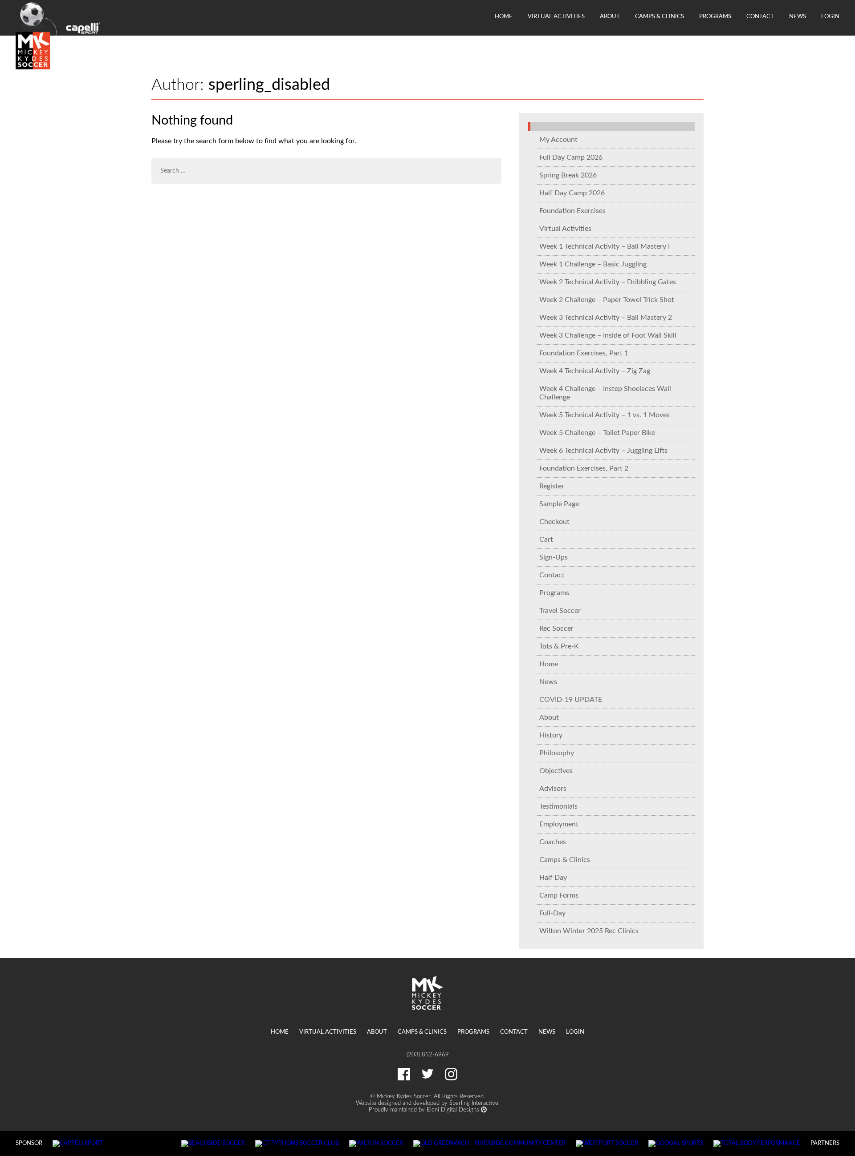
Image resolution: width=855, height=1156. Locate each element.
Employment (558, 824)
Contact (760, 16)
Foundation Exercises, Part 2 (583, 468)
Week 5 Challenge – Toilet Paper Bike (597, 432)
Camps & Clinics (659, 16)
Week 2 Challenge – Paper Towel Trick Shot (606, 299)
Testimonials (558, 806)
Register (551, 486)
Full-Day (552, 913)
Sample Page (559, 504)
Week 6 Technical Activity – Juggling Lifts (603, 450)
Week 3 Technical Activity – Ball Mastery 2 (605, 317)
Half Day (553, 877)
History (550, 735)
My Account (558, 139)
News (797, 16)
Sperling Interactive (473, 1103)
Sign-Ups (553, 557)
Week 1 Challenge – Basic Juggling (593, 264)
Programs (715, 16)
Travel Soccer (560, 610)
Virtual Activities (556, 16)
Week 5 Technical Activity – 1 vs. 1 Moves (604, 415)
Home (504, 16)
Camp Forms (558, 895)
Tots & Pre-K (559, 646)
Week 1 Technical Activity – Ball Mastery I (604, 246)
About (610, 16)
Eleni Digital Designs (454, 1109)
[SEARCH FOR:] (326, 170)
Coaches (552, 842)
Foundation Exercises (572, 210)
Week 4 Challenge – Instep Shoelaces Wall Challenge (605, 393)
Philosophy (556, 753)
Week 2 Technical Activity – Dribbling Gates (607, 282)
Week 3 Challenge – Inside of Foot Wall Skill (607, 335)
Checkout (554, 521)
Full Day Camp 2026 (571, 157)
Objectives (556, 770)
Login (830, 16)
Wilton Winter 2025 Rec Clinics (589, 930)
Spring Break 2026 (568, 175)
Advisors (552, 788)
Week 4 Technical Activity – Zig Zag (594, 371)
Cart (546, 539)
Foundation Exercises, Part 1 (583, 353)
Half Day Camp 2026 (572, 193)
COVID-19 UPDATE (570, 699)
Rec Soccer (556, 628)
